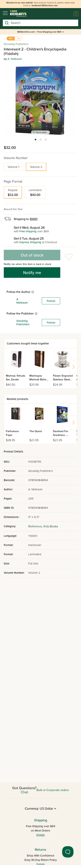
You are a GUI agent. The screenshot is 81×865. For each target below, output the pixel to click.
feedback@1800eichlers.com (45, 5)
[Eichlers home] (18, 13)
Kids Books (51, 526)
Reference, (36, 526)
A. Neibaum (15, 59)
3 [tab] (46, 141)
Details (40, 835)
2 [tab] (41, 141)
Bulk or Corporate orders (53, 790)
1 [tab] (35, 141)
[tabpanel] (40, 100)
